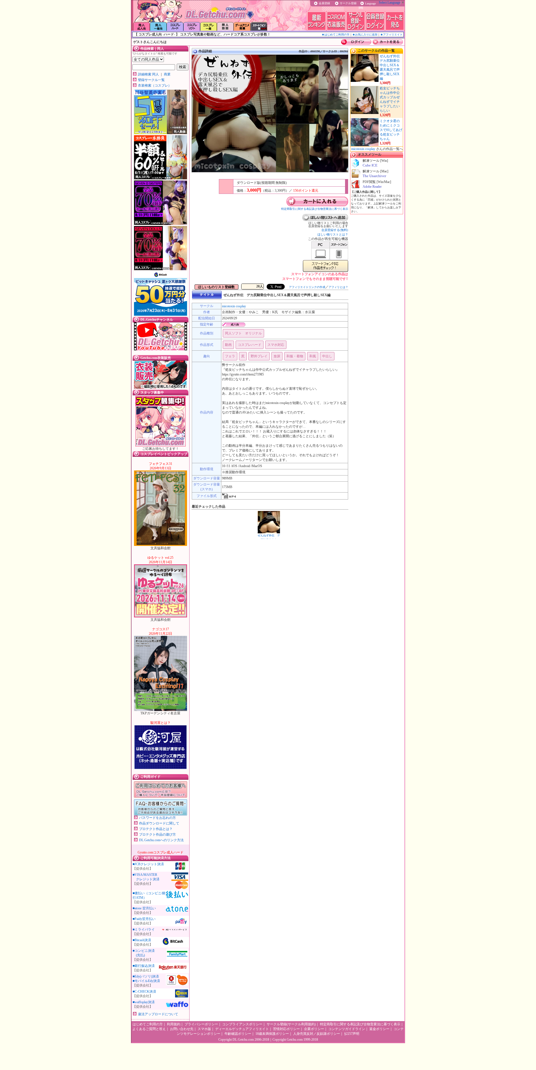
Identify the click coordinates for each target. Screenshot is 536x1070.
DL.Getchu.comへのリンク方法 (161, 840)
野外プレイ (259, 356)
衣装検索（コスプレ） (154, 85)
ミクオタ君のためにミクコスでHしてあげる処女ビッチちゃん (391, 130)
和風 (312, 356)
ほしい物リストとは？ (332, 234)
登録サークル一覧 (151, 80)
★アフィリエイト (391, 34)
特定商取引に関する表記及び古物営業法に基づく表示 (314, 208)
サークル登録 (348, 3)
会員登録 (324, 3)
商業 (167, 74)
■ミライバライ (144, 929)
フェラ (230, 356)
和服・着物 (294, 356)
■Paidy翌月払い (144, 919)
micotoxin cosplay (234, 306)
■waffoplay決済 (144, 1002)
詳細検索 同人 (148, 74)
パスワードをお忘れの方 (157, 818)
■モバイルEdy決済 (146, 981)
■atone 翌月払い (144, 908)
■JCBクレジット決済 (148, 864)
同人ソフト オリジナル (243, 333)
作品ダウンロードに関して (159, 823)
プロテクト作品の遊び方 (157, 834)
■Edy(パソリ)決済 (146, 976)
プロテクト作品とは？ (156, 829)
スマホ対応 (275, 345)
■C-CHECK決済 (144, 991)
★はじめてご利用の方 (336, 34)
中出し (327, 356)
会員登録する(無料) (334, 230)
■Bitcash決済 (142, 940)
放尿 (277, 356)
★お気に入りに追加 (364, 34)
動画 (228, 345)
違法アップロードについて (158, 1014)
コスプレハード (249, 345)
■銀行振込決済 (144, 966)
